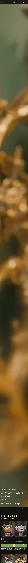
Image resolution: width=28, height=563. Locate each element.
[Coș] (26, 2)
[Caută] (23, 2)
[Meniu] (1, 2)
